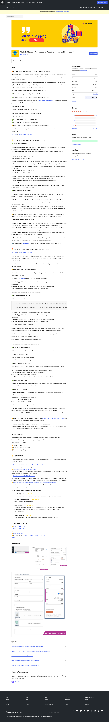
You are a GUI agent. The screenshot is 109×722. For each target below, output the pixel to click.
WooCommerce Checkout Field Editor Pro (53, 418)
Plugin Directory (10, 7)
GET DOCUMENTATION (20, 529)
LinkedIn (31, 535)
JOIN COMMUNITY (18, 533)
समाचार (7, 699)
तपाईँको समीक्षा (75, 128)
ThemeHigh (23, 54)
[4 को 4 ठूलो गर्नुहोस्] (65, 574)
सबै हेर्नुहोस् (95, 128)
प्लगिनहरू (27, 702)
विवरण (14, 61)
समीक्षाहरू (21, 61)
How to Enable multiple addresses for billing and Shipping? (27, 646)
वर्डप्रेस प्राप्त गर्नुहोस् (102, 2)
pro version (25, 243)
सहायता (96, 61)
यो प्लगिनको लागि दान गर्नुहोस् (78, 159)
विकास (35, 61)
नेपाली (21, 712)
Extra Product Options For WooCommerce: (24, 469)
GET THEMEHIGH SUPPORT (21, 531)
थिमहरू (27, 699)
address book (94, 97)
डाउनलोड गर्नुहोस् (93, 53)
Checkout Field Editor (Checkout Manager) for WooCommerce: (30, 465)
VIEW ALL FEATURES (19, 526)
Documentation (22, 134)
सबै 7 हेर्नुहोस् (95, 94)
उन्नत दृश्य (74, 101)
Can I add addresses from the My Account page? (25, 660)
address (87, 97)
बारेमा (7, 697)
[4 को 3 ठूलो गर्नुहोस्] (65, 548)
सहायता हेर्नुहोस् (83, 70)
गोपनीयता (7, 704)
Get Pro (30, 134)
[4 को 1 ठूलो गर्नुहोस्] (27, 548)
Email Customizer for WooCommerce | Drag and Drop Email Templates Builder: (34, 482)
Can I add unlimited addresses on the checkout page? (26, 665)
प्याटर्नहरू (27, 704)
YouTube (42, 535)
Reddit (13, 537)
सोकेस (27, 697)
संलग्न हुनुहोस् (67, 697)
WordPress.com (89, 697)
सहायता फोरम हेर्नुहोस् (76, 144)
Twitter (36, 535)
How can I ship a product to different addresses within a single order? (30, 651)
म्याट (86, 699)
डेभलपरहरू (47, 702)
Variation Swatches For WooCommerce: (24, 476)
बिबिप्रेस (87, 702)
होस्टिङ (7, 702)
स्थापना (28, 61)
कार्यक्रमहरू (67, 699)
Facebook (25, 535)
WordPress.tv (49, 704)
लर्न (46, 697)
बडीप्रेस (87, 704)
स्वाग (66, 704)
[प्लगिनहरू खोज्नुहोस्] (21, 16)
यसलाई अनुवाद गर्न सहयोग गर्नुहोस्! (62, 11)
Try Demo (14, 134)
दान (66, 702)
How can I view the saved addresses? (22, 656)
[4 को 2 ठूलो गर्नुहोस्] (46, 548)
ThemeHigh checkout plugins (45, 100)
